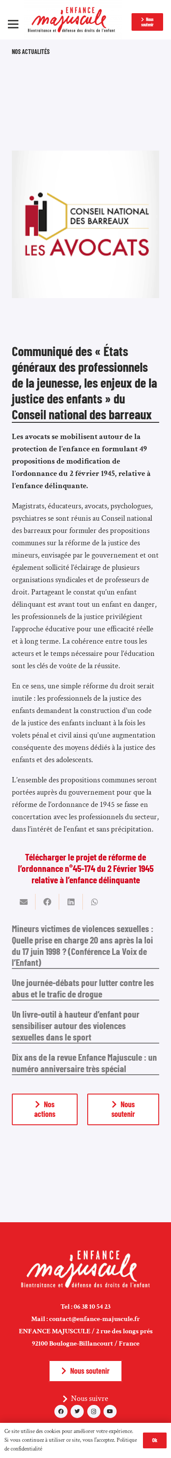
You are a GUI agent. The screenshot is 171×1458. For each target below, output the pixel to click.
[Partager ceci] (47, 902)
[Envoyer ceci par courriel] (24, 902)
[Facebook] (61, 1411)
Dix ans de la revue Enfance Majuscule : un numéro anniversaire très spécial (84, 1062)
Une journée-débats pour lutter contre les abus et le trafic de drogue (83, 987)
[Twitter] (77, 1411)
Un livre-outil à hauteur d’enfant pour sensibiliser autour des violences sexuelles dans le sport (75, 1025)
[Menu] (13, 24)
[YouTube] (110, 1411)
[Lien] (73, 20)
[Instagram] (93, 1411)
